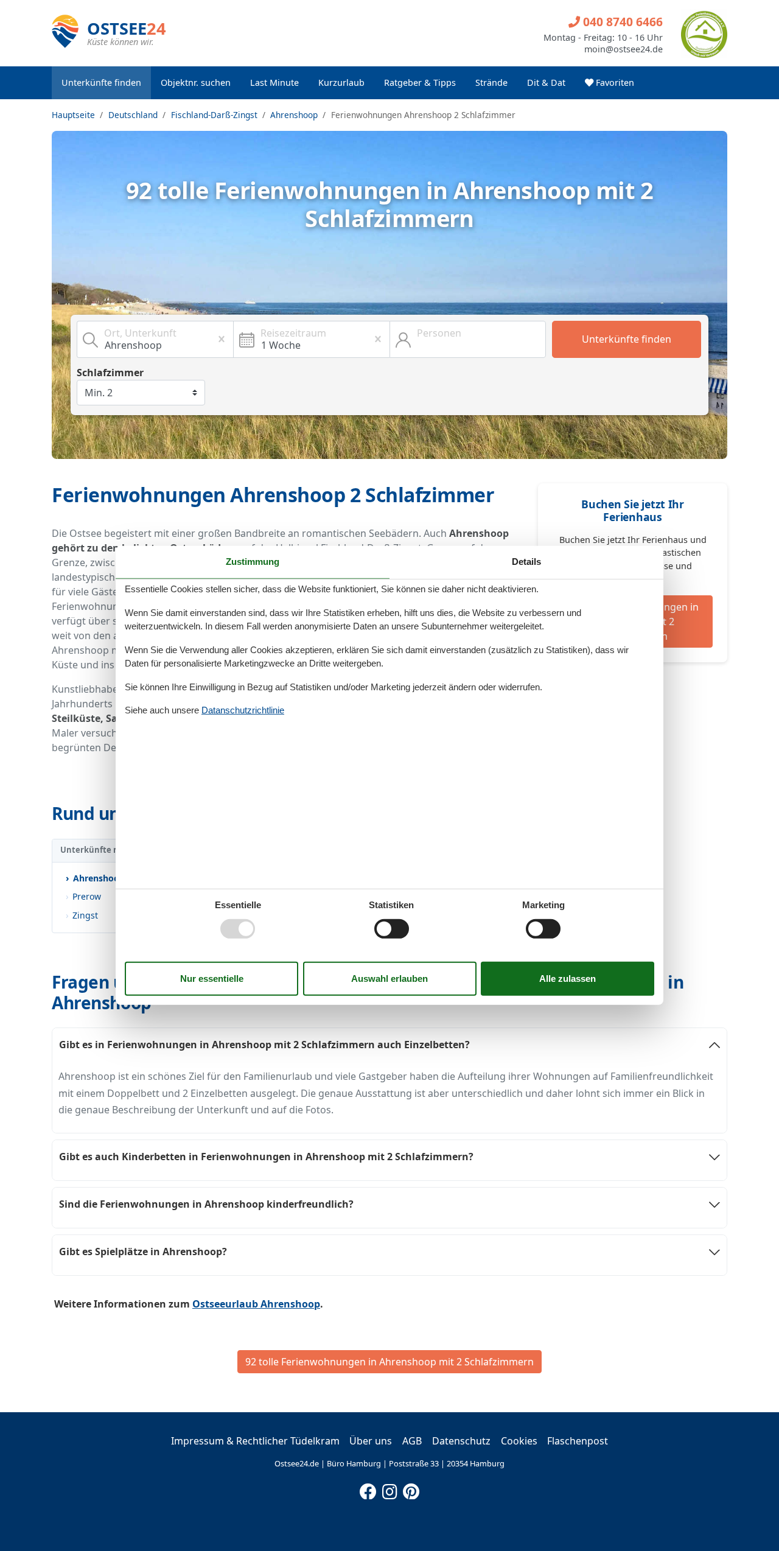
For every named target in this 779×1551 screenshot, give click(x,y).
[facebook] (368, 1489)
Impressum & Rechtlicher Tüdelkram (255, 1441)
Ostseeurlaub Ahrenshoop (256, 1304)
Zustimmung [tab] (252, 561)
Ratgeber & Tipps (420, 82)
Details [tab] (526, 561)
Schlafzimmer (110, 372)
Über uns (370, 1441)
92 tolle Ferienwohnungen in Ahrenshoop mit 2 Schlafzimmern (389, 1361)
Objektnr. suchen (196, 82)
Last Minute (274, 82)
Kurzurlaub (341, 82)
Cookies (519, 1441)
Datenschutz (461, 1441)
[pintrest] (410, 1489)
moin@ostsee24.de (623, 49)
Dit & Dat (546, 82)
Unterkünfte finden (101, 82)
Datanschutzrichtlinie (242, 710)
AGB (412, 1441)
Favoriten (613, 82)
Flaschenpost (577, 1441)
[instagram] (389, 1489)
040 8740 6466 (621, 21)
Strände (491, 82)
